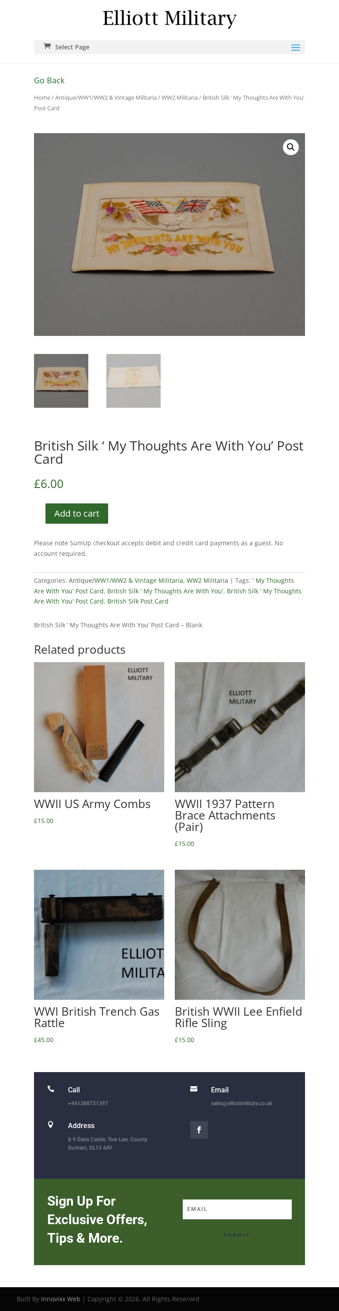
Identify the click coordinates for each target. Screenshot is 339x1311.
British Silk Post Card (138, 601)
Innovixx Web (60, 1299)
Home (42, 97)
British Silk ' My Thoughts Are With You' (165, 591)
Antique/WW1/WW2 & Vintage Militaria (106, 97)
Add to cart (76, 513)
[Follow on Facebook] (199, 1130)
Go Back (49, 80)
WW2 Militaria (180, 97)
